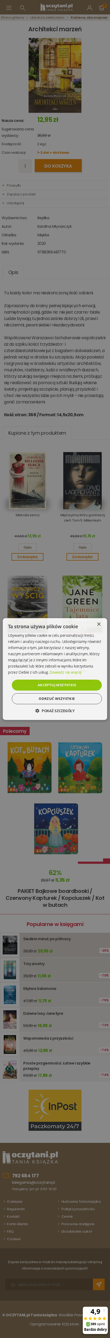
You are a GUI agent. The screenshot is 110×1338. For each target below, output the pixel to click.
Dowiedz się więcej (65, 672)
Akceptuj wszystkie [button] (57, 685)
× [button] (99, 624)
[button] (54, 710)
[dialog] (55, 669)
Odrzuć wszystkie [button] (57, 698)
